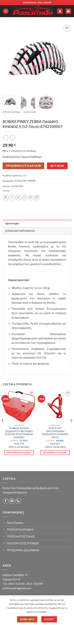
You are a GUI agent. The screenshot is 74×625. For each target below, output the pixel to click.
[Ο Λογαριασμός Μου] (60, 11)
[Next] (66, 58)
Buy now (57, 165)
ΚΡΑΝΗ (31, 180)
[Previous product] (12, 137)
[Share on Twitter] (18, 197)
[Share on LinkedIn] (37, 197)
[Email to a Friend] (24, 197)
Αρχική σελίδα (11, 112)
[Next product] (5, 137)
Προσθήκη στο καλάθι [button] (19, 452)
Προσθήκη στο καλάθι (23, 165)
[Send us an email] (12, 501)
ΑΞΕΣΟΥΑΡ (29, 112)
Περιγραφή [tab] (12, 223)
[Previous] (8, 58)
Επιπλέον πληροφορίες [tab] (20, 231)
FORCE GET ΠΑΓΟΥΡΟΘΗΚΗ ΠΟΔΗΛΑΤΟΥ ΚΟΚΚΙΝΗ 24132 (55, 433)
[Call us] (18, 501)
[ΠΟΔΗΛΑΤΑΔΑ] (32, 11)
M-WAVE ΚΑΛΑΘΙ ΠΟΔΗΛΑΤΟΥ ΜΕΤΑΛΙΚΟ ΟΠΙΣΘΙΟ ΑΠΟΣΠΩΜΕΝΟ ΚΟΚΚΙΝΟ (19, 433)
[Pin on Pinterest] (30, 197)
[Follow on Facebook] (6, 501)
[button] (5, 11)
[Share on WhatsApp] (6, 197)
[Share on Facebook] (12, 197)
